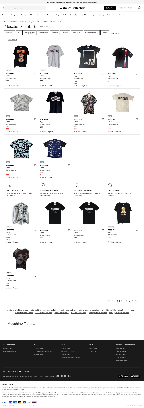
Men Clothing (27, 21)
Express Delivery (98, 15)
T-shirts (37, 21)
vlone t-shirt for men (43, 312)
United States (21, 405)
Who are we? (120, 348)
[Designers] (19, 15)
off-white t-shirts (109, 310)
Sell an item (110, 8)
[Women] (29, 15)
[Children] (90, 15)
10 (132, 301)
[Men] (35, 15)
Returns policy (39, 354)
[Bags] (61, 15)
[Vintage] (54, 15)
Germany (29, 405)
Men (32, 15)
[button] (139, 7)
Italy (39, 405)
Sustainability (121, 351)
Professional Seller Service (70, 358)
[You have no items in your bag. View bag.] (139, 7)
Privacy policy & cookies (47, 376)
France (4, 405)
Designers (14, 15)
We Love (40, 15)
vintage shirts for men (98, 312)
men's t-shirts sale (78, 312)
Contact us (92, 351)
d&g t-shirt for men (126, 310)
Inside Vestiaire (119, 15)
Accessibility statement (11, 376)
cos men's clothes (50, 310)
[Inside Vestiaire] (127, 15)
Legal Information (26, 376)
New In (4, 15)
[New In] (9, 15)
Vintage (49, 15)
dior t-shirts (36, 310)
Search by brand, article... (15, 8)
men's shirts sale (62, 312)
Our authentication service (43, 351)
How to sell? (65, 348)
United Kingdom (11, 405)
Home (6, 21)
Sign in (122, 8)
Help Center (93, 348)
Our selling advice (67, 351)
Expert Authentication (49, 190)
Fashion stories (121, 361)
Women (24, 15)
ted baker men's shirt (24, 312)
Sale (108, 15)
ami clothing (71, 310)
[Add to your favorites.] (35, 73)
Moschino (15, 21)
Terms (35, 376)
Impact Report (121, 354)
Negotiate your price (15, 190)
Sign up (131, 8)
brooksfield (94, 310)
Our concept (7, 348)
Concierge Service (9, 351)
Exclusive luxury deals (83, 190)
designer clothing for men (18, 310)
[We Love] (45, 15)
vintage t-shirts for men (119, 312)
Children (85, 15)
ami (62, 310)
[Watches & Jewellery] (80, 15)
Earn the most (113, 190)
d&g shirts (83, 310)
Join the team (121, 358)
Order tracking (39, 348)
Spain (34, 405)
